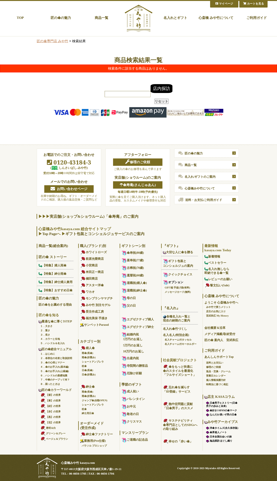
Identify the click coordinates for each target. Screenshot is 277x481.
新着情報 (214, 256)
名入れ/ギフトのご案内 (200, 176)
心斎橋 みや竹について (216, 18)
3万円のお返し (133, 339)
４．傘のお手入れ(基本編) (54, 366)
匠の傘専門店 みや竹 (52, 41)
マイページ (225, 3)
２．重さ (45, 330)
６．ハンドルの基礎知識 (53, 375)
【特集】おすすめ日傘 (57, 290)
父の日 (131, 305)
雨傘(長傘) (87, 353)
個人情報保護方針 (216, 380)
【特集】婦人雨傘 (54, 265)
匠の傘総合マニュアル (57, 349)
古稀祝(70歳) (135, 267)
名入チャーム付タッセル (178, 339)
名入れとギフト (175, 18)
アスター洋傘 (95, 285)
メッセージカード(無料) (178, 291)
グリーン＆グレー (56, 433)
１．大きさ (46, 326)
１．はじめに (47, 353)
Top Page (49, 234)
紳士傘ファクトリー (99, 434)
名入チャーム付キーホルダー (181, 344)
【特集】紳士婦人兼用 (57, 282)
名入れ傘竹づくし (175, 328)
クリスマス (134, 421)
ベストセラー (217, 262)
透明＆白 (51, 427)
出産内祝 (133, 358)
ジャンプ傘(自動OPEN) (94, 400)
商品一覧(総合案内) (53, 246)
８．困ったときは (50, 384)
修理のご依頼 (140, 162)
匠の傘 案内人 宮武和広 (221, 340)
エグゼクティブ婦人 (140, 319)
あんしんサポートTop (219, 356)
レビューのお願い (220, 279)
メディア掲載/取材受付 (219, 334)
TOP (20, 18)
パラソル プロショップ (94, 445)
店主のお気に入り (216, 311)
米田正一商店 (95, 272)
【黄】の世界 (53, 400)
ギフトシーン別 (133, 246)
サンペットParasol (96, 324)
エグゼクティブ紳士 (140, 326)
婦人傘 (90, 348)
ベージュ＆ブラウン (57, 438)
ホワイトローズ (96, 252)
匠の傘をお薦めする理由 (55, 304)
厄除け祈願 (134, 373)
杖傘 (84, 366)
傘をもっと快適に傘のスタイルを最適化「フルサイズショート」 (179, 371)
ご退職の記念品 (137, 439)
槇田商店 (92, 278)
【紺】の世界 (53, 406)
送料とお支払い (214, 362)
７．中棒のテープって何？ (55, 379)
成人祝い (133, 391)
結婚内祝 (133, 334)
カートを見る (255, 3)
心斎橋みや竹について (200, 188)
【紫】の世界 (53, 394)
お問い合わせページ (72, 189)
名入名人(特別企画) (176, 335)
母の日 (131, 298)
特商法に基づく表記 (217, 384)
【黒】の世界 (53, 417)
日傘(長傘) (87, 370)
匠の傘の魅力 (61, 18)
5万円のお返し (133, 345)
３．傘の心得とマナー (52, 362)
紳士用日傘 (88, 413)
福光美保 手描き (97, 318)
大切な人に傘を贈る (179, 252)
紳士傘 (90, 386)
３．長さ (45, 334)
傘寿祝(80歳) (135, 252)
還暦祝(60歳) (135, 275)
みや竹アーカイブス (222, 422)
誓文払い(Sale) (219, 285)
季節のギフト (132, 384)
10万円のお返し (133, 351)
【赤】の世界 (53, 411)
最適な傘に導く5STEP (57, 321)
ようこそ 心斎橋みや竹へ (221, 302)
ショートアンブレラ (93, 361)
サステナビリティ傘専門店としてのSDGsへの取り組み (180, 424)
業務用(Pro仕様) (95, 440)
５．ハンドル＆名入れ (52, 343)
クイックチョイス (180, 274)
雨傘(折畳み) (89, 357)
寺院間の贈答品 (137, 365)
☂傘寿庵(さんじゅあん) (138, 185)
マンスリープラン (135, 433)
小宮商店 (92, 265)
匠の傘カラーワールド (57, 389)
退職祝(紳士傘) (137, 290)
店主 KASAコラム (221, 397)
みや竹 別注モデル (98, 305)
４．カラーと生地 (50, 338)
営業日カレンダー (216, 375)
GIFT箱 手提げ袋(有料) (177, 287)
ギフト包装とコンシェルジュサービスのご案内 (105, 234)
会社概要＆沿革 (215, 327)
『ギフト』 (171, 246)
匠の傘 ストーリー (53, 257)
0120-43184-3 (71, 162)
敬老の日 (133, 414)
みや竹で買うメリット (218, 307)
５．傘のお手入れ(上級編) (54, 371)
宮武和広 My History (217, 315)
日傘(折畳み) (89, 374)
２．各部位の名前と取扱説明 (56, 358)
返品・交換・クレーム (218, 371)
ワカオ (90, 291)
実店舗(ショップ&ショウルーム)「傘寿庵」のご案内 (94, 216)
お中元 (131, 406)
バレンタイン (136, 398)
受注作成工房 (95, 311)
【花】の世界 (53, 422)
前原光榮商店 (95, 258)
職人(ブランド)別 (93, 246)
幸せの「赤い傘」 (181, 441)
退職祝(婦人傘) (137, 282)
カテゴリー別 (90, 341)
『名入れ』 (171, 308)
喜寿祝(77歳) (135, 260)
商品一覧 (101, 18)
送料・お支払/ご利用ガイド (203, 199)
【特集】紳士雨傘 (54, 273)
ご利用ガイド (256, 18)
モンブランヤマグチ (99, 298)
